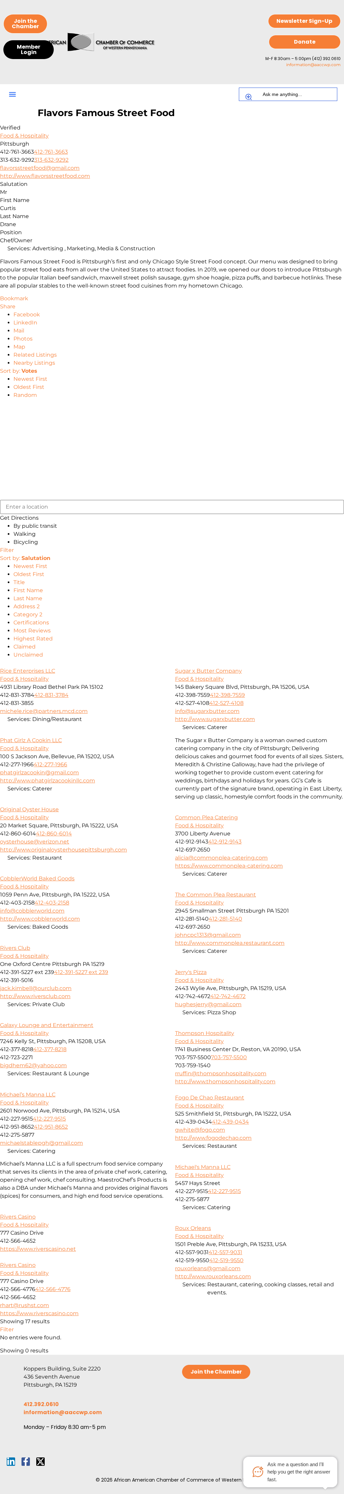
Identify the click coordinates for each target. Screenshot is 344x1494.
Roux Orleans (193, 1228)
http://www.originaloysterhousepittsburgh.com (63, 849)
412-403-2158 (52, 902)
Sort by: (18, 371)
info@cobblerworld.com (32, 911)
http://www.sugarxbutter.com (215, 719)
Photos (23, 339)
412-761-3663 (51, 152)
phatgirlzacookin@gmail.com (39, 772)
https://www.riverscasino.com (39, 1313)
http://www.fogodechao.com (213, 1138)
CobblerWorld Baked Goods (37, 878)
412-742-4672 (228, 996)
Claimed (24, 646)
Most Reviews (32, 630)
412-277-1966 (50, 764)
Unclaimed (28, 655)
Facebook (26, 314)
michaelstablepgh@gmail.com (41, 1143)
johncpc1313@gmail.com (208, 935)
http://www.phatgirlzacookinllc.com (47, 780)
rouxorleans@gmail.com (208, 1268)
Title (19, 582)
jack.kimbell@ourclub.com (36, 988)
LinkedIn (25, 322)
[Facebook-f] (26, 1461)
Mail (18, 330)
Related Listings (35, 355)
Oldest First (28, 387)
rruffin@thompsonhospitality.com (220, 1073)
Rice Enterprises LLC (27, 671)
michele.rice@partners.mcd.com (44, 711)
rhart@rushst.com (24, 1305)
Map (19, 347)
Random (25, 395)
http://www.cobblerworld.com (40, 919)
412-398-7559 (227, 695)
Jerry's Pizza (191, 972)
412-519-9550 (226, 1260)
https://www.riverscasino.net (38, 1249)
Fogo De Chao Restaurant (209, 1097)
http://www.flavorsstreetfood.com (45, 176)
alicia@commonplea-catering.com (221, 858)
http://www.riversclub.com (35, 996)
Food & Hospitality (24, 136)
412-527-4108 (226, 703)
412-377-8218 (50, 1049)
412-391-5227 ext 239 (81, 972)
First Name (28, 590)
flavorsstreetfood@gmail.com (40, 168)
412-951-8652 (51, 1127)
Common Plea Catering (206, 817)
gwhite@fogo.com (200, 1130)
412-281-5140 (225, 919)
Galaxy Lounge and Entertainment (46, 1025)
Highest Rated (33, 638)
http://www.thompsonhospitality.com (225, 1081)
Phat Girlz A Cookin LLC (31, 740)
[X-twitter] (40, 1461)
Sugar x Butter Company (208, 671)
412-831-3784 (51, 695)
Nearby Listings (34, 363)
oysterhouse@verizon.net (34, 841)
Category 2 (27, 614)
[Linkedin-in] (11, 1461)
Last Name (27, 598)
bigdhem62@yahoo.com (33, 1065)
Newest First (30, 379)
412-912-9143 (225, 841)
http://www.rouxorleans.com (213, 1276)
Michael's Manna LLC (202, 1167)
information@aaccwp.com (313, 64)
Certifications (31, 622)
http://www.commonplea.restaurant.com (230, 943)
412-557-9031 (225, 1252)
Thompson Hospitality (204, 1033)
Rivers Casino (18, 1217)
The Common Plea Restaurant (215, 894)
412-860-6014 (54, 833)
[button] (12, 94)
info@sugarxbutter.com (207, 711)
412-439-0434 (230, 1122)
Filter (7, 550)
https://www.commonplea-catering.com (229, 866)
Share (7, 306)
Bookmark (14, 298)
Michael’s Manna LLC (27, 1094)
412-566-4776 (53, 1289)
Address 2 (26, 606)
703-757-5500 (229, 1057)
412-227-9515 (49, 1119)
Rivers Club (15, 948)
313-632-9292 (51, 160)
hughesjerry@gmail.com (208, 1004)
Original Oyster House (29, 809)
